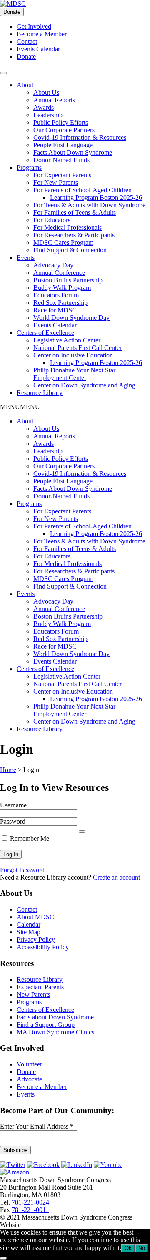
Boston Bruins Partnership (67, 280)
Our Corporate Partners (64, 129)
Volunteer (29, 1064)
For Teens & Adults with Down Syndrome (89, 205)
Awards (43, 107)
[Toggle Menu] (3, 73)
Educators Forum (56, 295)
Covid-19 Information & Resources (79, 137)
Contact (27, 41)
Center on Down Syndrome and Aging (84, 385)
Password (12, 821)
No (141, 1248)
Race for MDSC (55, 310)
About (25, 84)
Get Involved (34, 26)
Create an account (116, 877)
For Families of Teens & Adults (74, 212)
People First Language (62, 144)
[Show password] (82, 831)
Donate (11, 12)
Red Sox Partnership (60, 302)
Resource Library (39, 392)
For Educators (51, 220)
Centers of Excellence (45, 332)
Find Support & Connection (70, 250)
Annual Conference (59, 272)
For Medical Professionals (67, 227)
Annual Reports (54, 99)
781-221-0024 (30, 1202)
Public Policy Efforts (60, 122)
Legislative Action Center (66, 340)
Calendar (28, 924)
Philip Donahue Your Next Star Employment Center (74, 374)
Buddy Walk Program (62, 287)
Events (26, 257)
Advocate (29, 1079)
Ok (128, 1248)
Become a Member (42, 34)
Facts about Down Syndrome (55, 1017)
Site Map (28, 932)
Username (13, 805)
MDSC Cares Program (63, 242)
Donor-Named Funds (61, 159)
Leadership (47, 114)
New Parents (33, 994)
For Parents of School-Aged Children (82, 190)
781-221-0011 (30, 1209)
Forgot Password (22, 869)
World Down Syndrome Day (71, 317)
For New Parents (55, 182)
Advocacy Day (53, 265)
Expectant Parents (40, 987)
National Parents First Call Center (77, 347)
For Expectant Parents (62, 175)
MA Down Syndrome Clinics (55, 1032)
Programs (29, 167)
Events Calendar (38, 49)
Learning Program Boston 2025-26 (96, 197)
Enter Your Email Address (36, 1126)
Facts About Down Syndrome (72, 152)
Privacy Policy (36, 939)
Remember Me (28, 838)
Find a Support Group (46, 1024)
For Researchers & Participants (74, 235)
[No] (3, 1258)
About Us (46, 92)
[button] (20, 406)
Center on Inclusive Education (73, 355)
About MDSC (35, 916)
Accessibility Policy (43, 947)
